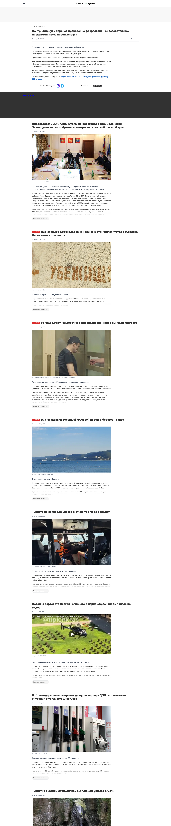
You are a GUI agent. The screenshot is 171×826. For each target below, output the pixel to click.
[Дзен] (97, 86)
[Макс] (58, 86)
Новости (42, 26)
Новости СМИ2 (28, 95)
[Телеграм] (62, 86)
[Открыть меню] (24, 4)
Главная (34, 26)
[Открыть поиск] (147, 3)
